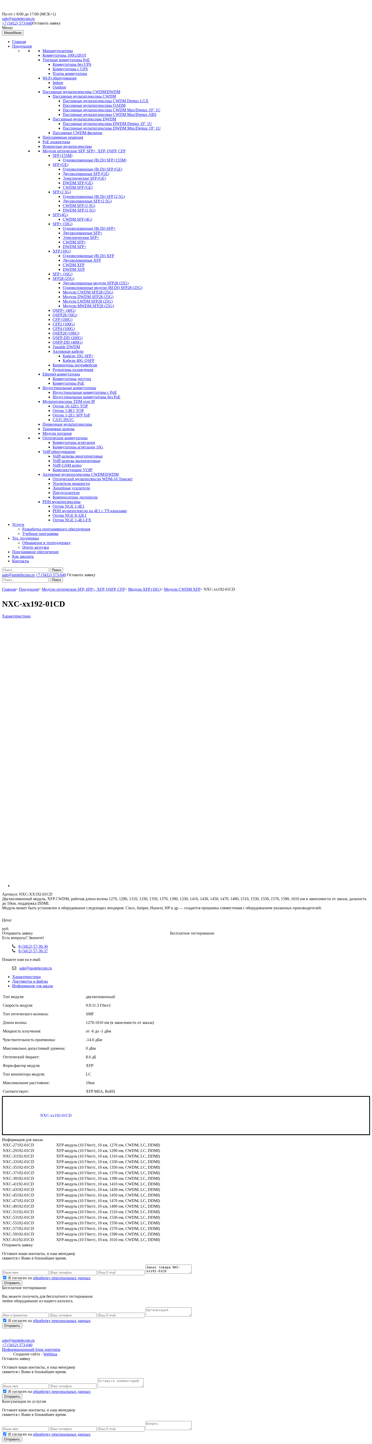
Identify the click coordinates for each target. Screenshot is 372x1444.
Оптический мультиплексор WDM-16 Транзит (93, 479)
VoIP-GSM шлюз (67, 465)
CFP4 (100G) (64, 328)
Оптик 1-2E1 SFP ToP (71, 415)
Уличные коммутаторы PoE (66, 60)
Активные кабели (68, 351)
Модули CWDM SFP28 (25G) (88, 292)
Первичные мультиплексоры (67, 424)
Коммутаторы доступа (72, 379)
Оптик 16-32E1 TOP (70, 406)
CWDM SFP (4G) (77, 219)
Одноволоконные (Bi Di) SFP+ (89, 228)
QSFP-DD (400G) (67, 342)
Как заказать (23, 556)
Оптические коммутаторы (65, 438)
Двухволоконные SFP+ (82, 233)
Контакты (20, 561)
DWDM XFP (74, 269)
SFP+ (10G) (62, 224)
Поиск (56, 570)
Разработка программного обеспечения (56, 529)
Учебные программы (40, 533)
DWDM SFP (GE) (78, 183)
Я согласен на (49, 1278)
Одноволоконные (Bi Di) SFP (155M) (94, 160)
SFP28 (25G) (63, 278)
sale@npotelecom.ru (18, 18)
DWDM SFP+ (74, 246)
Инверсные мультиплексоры (67, 146)
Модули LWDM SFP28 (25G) (88, 301)
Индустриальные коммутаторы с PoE (85, 392)
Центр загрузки (35, 547)
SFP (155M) (62, 155)
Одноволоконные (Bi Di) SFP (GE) (92, 169)
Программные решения (63, 137)
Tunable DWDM (66, 347)
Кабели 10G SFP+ (78, 356)
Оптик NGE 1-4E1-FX (72, 520)
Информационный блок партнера (31, 1349)
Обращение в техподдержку (46, 543)
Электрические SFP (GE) (84, 178)
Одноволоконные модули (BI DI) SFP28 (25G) (102, 287)
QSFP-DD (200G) (67, 338)
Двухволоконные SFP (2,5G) (87, 201)
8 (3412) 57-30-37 (33, 951)
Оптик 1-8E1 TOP (68, 410)
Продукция (22, 46)
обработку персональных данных (62, 1278)
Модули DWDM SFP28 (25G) (88, 297)
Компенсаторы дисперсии (75, 497)
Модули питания (57, 433)
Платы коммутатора (70, 73)
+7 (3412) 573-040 (17, 23)
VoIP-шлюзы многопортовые (78, 456)
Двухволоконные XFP (82, 260)
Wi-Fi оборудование (60, 78)
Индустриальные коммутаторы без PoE (86, 397)
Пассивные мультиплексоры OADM (94, 105)
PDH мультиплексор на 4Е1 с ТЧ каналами (90, 511)
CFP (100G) (62, 319)
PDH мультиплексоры (61, 502)
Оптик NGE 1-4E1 (69, 506)
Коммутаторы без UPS (72, 64)
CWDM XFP (74, 265)
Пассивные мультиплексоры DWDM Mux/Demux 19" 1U (112, 128)
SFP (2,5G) (62, 192)
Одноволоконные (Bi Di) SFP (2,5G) (94, 196)
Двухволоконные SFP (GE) (86, 174)
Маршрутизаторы (58, 51)
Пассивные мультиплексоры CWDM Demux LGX (106, 101)
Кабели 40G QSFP (78, 360)
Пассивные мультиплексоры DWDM (84, 119)
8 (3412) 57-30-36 (33, 946)
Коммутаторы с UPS (70, 69)
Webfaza (50, 1354)
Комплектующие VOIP (72, 470)
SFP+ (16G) (62, 274)
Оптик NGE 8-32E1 (70, 515)
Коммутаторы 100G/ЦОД (64, 55)
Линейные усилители (71, 488)
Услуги (18, 524)
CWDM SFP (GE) (78, 187)
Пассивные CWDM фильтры (77, 133)
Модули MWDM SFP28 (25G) (88, 306)
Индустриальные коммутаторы (69, 388)
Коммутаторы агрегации (74, 442)
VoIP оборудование (59, 451)
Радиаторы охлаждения (73, 369)
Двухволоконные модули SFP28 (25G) (96, 283)
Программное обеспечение (35, 552)
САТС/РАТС (63, 420)
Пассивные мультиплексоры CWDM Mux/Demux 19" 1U (111, 110)
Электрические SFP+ (81, 237)
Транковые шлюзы (59, 429)
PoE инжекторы (56, 142)
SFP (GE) (60, 164)
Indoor (58, 82)
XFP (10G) (62, 251)
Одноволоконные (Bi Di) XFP (88, 256)
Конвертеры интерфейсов (75, 365)
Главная (19, 41)
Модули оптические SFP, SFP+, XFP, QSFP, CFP (84, 151)
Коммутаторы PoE (68, 383)
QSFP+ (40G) (64, 310)
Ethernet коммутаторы (61, 374)
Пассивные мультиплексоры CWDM (84, 96)
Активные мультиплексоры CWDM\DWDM (81, 474)
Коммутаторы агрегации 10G (78, 447)
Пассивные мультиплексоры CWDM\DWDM (81, 92)
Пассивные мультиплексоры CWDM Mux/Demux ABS (109, 114)
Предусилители (66, 492)
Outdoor (59, 87)
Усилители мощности (71, 483)
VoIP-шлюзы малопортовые (76, 461)
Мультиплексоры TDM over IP (69, 401)
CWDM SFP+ (74, 242)
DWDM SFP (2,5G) (79, 210)
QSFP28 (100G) (66, 333)
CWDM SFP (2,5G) (79, 205)
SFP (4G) (60, 215)
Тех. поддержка (25, 538)
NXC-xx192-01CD (56, 1115)
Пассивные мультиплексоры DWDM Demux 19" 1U (107, 123)
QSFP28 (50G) (65, 315)
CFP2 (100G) (64, 324)
